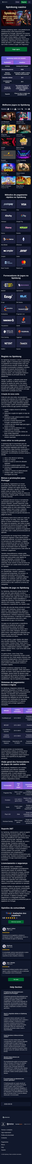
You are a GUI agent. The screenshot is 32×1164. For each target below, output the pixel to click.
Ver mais (16, 979)
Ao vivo (12, 109)
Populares (4, 109)
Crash (19, 109)
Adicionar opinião (16, 921)
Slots (26, 109)
